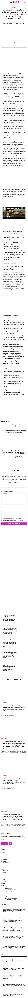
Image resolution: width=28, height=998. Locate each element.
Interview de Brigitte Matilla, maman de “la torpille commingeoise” (13, 994)
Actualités (14, 7)
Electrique (8, 421)
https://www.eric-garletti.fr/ (14, 473)
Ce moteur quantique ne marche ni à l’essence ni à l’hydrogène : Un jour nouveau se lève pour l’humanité (14, 977)
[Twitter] (6, 843)
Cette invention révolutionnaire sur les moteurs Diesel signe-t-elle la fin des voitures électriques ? (14, 961)
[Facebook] (3, 843)
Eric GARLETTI (10, 23)
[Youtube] (10, 843)
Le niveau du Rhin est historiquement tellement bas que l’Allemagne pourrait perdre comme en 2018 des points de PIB (14, 708)
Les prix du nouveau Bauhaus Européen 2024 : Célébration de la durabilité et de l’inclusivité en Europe (20, 454)
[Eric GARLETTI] (14, 465)
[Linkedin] (14, 484)
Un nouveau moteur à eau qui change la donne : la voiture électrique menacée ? (14, 969)
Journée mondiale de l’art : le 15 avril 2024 (7, 451)
